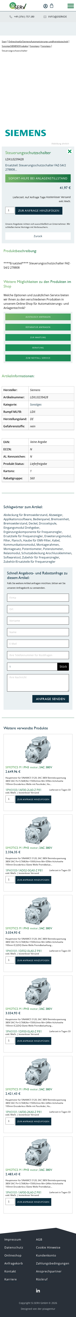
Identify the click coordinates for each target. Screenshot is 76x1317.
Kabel (56, 540)
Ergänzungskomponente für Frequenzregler (33, 532)
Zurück (38, 236)
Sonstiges (34, 46)
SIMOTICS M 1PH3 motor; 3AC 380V (28, 767)
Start (4, 41)
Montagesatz (12, 549)
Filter (7, 540)
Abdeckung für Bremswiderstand (25, 515)
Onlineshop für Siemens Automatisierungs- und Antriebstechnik (38, 41)
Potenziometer (53, 549)
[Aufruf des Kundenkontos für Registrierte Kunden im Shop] (45, 6)
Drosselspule (47, 523)
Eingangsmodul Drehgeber (21, 528)
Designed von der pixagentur (38, 1308)
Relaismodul (12, 553)
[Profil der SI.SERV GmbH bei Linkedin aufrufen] (38, 1291)
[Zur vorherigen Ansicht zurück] (69, 154)
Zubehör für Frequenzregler (40, 557)
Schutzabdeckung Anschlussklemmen (46, 553)
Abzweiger (55, 515)
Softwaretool (12, 557)
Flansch (17, 540)
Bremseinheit (60, 519)
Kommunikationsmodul (19, 545)
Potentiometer (32, 549)
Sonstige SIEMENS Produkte (15, 46)
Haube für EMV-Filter (37, 540)
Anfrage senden (50, 699)
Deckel (33, 523)
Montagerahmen (47, 545)
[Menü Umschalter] (70, 5)
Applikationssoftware (18, 519)
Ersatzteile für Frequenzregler (23, 536)
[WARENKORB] (51, 5)
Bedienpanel (41, 519)
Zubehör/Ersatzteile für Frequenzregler (29, 562)
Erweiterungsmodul (57, 536)
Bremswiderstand (15, 523)
